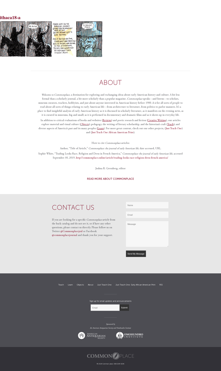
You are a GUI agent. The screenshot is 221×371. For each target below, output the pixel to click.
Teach (61, 285)
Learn (70, 285)
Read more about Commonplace (110, 178)
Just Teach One (174, 128)
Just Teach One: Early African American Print (135, 285)
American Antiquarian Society (103, 328)
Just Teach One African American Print (113, 132)
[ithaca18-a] (110, 39)
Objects (84, 124)
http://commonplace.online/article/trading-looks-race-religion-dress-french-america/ (122, 158)
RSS (161, 285)
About (90, 285)
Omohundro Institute (124, 328)
